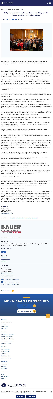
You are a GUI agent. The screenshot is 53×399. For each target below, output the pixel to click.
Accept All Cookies (31, 396)
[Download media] (51, 62)
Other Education (20, 218)
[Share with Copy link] (19, 19)
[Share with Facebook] (13, 19)
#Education (4, 257)
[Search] (47, 3)
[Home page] (7, 3)
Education (12, 218)
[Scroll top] (48, 316)
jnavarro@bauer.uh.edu (7, 213)
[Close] (51, 391)
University (34, 218)
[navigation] (50, 3)
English (4, 252)
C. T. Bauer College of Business (11, 279)
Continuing (28, 218)
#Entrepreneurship (5, 259)
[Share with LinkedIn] (7, 19)
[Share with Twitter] (10, 19)
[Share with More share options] (22, 19)
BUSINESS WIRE (12, 70)
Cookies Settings (20, 396)
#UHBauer (3, 261)
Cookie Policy (27, 392)
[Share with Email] (16, 19)
